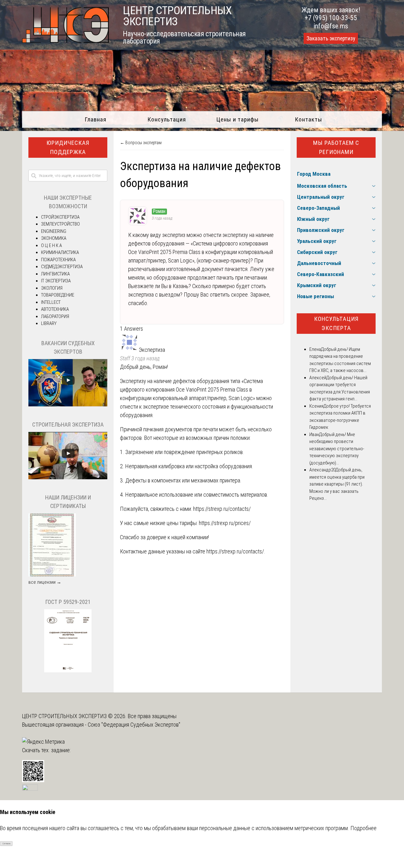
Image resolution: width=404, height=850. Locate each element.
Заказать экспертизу (330, 38)
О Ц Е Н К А (51, 245)
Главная (95, 119)
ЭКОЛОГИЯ (51, 288)
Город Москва (313, 174)
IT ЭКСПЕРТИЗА (56, 281)
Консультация (166, 119)
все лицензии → (44, 582)
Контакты (308, 119)
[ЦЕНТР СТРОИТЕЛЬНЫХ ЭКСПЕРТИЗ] (65, 41)
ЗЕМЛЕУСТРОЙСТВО (60, 224)
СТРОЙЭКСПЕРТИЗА (60, 217)
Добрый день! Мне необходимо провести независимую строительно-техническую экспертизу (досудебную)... (336, 449)
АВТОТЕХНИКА (55, 309)
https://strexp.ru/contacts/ (222, 508)
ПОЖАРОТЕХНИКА (58, 260)
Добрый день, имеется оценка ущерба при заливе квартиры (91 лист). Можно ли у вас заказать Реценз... (337, 484)
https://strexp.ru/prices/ (225, 523)
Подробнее (363, 828)
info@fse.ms (331, 26)
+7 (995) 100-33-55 (331, 18)
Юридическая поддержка (67, 147)
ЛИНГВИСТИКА (55, 274)
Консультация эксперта (336, 323)
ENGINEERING (53, 231)
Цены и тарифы (237, 119)
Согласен (6, 843)
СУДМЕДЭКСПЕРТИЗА (62, 266)
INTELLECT (51, 302)
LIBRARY (48, 323)
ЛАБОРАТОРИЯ (55, 316)
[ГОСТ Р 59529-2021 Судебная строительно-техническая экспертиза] (68, 671)
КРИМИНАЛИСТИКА (60, 252)
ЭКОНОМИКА (53, 238)
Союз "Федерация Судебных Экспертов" (134, 724)
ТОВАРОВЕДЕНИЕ (57, 295)
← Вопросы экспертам (141, 142)
